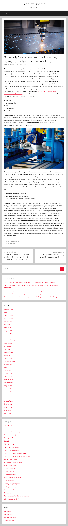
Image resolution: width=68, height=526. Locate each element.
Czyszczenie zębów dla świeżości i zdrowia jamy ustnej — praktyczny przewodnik (30, 291)
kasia (24, 64)
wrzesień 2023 (8, 364)
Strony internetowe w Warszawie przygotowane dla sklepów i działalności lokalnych (31, 297)
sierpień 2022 (8, 386)
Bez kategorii (8, 426)
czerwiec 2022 (8, 392)
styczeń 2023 (8, 373)
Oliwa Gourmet (9, 471)
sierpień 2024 (8, 343)
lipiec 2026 (7, 312)
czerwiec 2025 (8, 334)
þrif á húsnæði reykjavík (11, 499)
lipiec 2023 (7, 367)
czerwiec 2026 (8, 315)
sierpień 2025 (8, 331)
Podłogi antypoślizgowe (12, 484)
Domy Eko (7, 441)
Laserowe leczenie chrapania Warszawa (17, 456)
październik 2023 (9, 361)
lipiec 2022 (7, 389)
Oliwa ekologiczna (10, 468)
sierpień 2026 (8, 309)
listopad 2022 (8, 379)
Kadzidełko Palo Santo (11, 447)
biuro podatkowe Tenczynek (13, 432)
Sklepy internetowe (10, 490)
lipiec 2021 (7, 413)
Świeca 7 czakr (8, 493)
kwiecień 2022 (8, 395)
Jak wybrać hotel (9, 444)
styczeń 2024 (8, 355)
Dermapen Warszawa (11, 438)
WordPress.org (9, 520)
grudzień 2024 (8, 337)
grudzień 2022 (8, 376)
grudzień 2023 (8, 358)
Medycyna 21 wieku (10, 459)
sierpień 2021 (8, 410)
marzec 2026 (8, 321)
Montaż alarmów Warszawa (13, 462)
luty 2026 (7, 324)
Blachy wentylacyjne (10, 435)
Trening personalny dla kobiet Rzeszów (16, 496)
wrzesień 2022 (8, 383)
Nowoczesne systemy (12, 241)
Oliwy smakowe (9, 481)
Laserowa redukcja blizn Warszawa (15, 453)
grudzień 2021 (8, 401)
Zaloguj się (7, 511)
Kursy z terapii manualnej (12, 450)
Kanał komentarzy (10, 517)
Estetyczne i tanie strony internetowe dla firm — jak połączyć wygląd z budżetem (30, 282)
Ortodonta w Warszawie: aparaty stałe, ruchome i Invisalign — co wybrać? (27, 294)
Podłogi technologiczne (12, 487)
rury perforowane (11, 243)
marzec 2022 (8, 398)
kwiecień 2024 (8, 352)
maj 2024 (7, 349)
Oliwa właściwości (10, 474)
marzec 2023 (8, 370)
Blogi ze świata (34, 4)
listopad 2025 (8, 328)
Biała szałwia (8, 429)
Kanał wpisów (8, 514)
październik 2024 (9, 340)
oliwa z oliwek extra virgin (12, 477)
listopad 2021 (8, 404)
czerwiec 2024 (8, 346)
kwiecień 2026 (8, 318)
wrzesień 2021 (8, 407)
